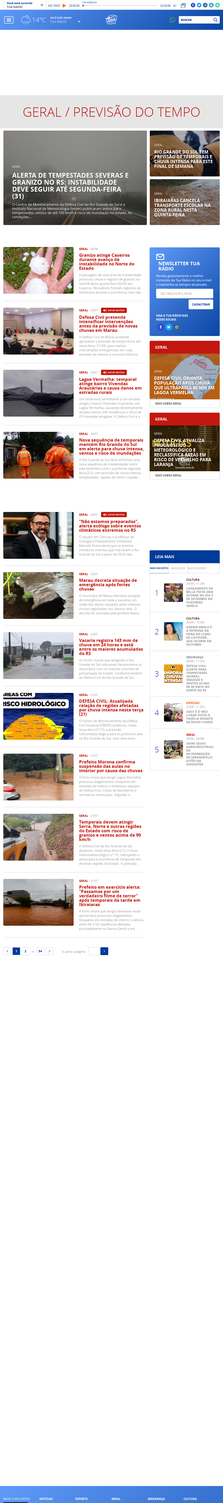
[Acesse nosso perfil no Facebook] (193, 5)
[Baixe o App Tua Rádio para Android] (217, 5)
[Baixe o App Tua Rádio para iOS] (211, 5)
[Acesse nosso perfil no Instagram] (205, 5)
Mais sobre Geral (168, 403)
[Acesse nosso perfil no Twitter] (199, 5)
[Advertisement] (111, 62)
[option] (75, 178)
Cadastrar (201, 304)
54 (40, 951)
